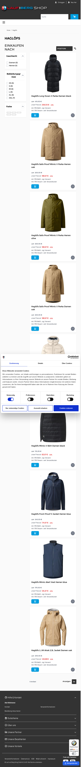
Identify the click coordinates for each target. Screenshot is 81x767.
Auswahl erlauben (40, 408)
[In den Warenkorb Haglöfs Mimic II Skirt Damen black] (34, 465)
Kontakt (7, 707)
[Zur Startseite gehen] (39, 8)
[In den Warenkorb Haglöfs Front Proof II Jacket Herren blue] (34, 533)
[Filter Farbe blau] (14, 112)
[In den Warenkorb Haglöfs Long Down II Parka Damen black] (34, 115)
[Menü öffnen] (3, 22)
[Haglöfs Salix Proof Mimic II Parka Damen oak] (52, 284)
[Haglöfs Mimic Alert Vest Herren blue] (52, 559)
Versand (47, 108)
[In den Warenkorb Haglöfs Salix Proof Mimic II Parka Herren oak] (34, 186)
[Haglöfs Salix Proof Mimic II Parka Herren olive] (52, 213)
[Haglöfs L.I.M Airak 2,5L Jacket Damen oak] (52, 628)
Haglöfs (14, 30)
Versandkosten (51, 110)
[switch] (30, 399)
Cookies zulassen (64, 408)
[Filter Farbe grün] (14, 114)
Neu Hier (72, 2)
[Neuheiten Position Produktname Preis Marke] (63, 48)
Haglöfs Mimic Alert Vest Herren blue (48, 582)
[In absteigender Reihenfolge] (73, 48)
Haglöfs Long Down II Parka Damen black (51, 96)
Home (8, 30)
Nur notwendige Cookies (14, 408)
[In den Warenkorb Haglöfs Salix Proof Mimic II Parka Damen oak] (34, 329)
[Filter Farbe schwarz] (9, 114)
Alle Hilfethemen (10, 703)
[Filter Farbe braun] (19, 112)
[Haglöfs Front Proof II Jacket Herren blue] (52, 491)
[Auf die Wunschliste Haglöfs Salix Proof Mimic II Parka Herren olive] (71, 257)
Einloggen (59, 2)
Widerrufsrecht (41, 759)
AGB (32, 759)
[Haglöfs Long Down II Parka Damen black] (52, 73)
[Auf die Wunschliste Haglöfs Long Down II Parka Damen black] (71, 115)
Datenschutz (25, 759)
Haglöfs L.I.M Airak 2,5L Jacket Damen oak (51, 650)
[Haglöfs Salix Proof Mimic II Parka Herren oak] (52, 141)
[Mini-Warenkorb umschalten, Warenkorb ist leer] (72, 16)
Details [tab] (39, 363)
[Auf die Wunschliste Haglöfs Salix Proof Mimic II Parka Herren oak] (71, 186)
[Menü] (76, 740)
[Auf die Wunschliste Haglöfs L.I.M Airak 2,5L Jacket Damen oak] (71, 669)
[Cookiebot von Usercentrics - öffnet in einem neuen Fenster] (68, 357)
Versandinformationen (47, 707)
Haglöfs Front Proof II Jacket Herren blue (50, 514)
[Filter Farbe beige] (9, 112)
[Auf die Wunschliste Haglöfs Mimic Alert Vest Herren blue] (71, 601)
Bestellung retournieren (12, 711)
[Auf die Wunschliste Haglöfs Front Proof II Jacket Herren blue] (71, 533)
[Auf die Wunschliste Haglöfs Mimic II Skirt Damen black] (71, 465)
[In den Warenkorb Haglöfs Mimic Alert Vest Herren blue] (34, 601)
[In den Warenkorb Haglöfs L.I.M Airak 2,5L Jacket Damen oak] (34, 669)
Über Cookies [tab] (66, 363)
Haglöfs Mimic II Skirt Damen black (47, 446)
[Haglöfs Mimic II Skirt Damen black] (52, 423)
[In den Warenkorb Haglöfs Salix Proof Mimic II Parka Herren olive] (34, 257)
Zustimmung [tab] (13, 363)
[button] (40, 697)
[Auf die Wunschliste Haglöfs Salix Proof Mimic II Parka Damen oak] (71, 329)
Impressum (51, 759)
